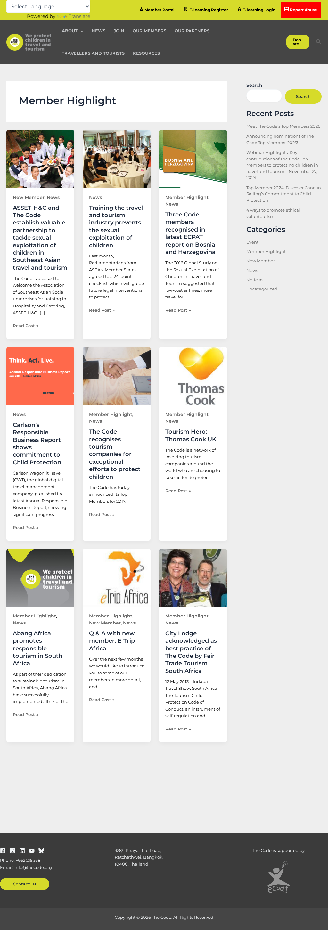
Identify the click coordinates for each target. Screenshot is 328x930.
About (70, 30)
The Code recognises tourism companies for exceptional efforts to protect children (115, 454)
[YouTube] (32, 850)
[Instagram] (12, 850)
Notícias (254, 279)
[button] (80, 31)
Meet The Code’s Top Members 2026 (283, 126)
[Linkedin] (22, 850)
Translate (79, 16)
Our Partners (192, 30)
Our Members (149, 30)
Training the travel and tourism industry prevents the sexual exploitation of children (116, 226)
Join (119, 30)
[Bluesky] (41, 850)
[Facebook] (3, 850)
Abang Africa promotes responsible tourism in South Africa (37, 648)
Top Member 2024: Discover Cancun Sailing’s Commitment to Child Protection (283, 194)
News (98, 30)
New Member (29, 197)
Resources (146, 53)
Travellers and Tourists (93, 53)
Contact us (25, 883)
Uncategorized (261, 288)
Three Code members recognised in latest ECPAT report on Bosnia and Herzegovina (190, 233)
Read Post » (25, 325)
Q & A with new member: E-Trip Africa (112, 641)
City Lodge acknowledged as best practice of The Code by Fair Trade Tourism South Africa (191, 652)
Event (252, 242)
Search (254, 85)
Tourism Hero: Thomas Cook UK (190, 435)
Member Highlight (187, 197)
